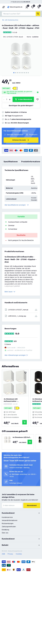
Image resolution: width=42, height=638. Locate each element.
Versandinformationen (9, 520)
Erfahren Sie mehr (19, 140)
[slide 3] (17, 72)
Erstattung (5, 530)
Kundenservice (7, 517)
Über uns (5, 533)
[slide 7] (24, 72)
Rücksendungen (7, 523)
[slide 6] (22, 72)
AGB (3, 554)
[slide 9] (28, 72)
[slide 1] (13, 72)
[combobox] (19, 14)
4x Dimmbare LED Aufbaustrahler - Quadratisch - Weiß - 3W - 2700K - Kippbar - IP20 (14, 400)
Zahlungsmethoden (9, 527)
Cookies (19, 554)
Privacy (10, 554)
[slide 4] (19, 72)
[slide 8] (26, 72)
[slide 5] (21, 72)
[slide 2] (15, 72)
